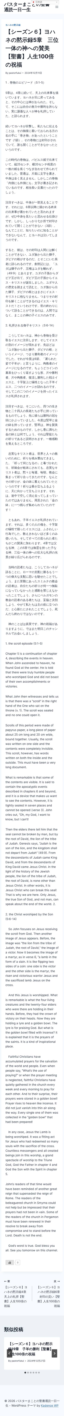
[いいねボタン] (9, 1262)
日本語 (38, 2)
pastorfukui (15, 73)
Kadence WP (50, 1405)
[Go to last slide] (9, 1353)
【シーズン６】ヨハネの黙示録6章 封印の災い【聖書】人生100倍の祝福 (48, 1293)
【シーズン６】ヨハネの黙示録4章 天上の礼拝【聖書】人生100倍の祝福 (16, 1293)
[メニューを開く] (57, 6)
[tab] (25, 1372)
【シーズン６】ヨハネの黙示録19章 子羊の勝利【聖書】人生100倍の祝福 (30, 1349)
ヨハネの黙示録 (12, 25)
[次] (54, 1353)
